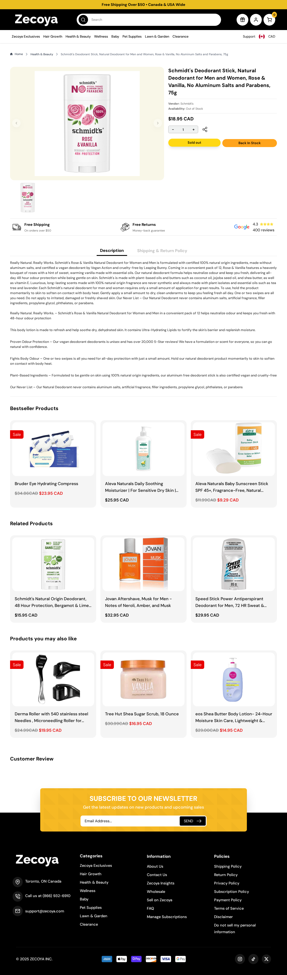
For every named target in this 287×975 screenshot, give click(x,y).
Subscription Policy (231, 891)
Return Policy (226, 874)
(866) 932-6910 (56, 895)
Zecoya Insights (160, 883)
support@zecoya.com (44, 911)
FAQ (150, 908)
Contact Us (157, 874)
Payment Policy (228, 900)
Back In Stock (249, 143)
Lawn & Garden (157, 36)
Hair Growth (52, 36)
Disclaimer (223, 916)
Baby (115, 36)
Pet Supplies (132, 36)
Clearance (180, 36)
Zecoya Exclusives (26, 36)
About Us (155, 866)
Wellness (101, 36)
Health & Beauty (78, 36)
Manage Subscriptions (167, 916)
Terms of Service (229, 908)
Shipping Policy (228, 866)
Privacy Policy (226, 883)
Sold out (194, 142)
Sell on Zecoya (159, 900)
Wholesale (156, 891)
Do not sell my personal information (235, 928)
